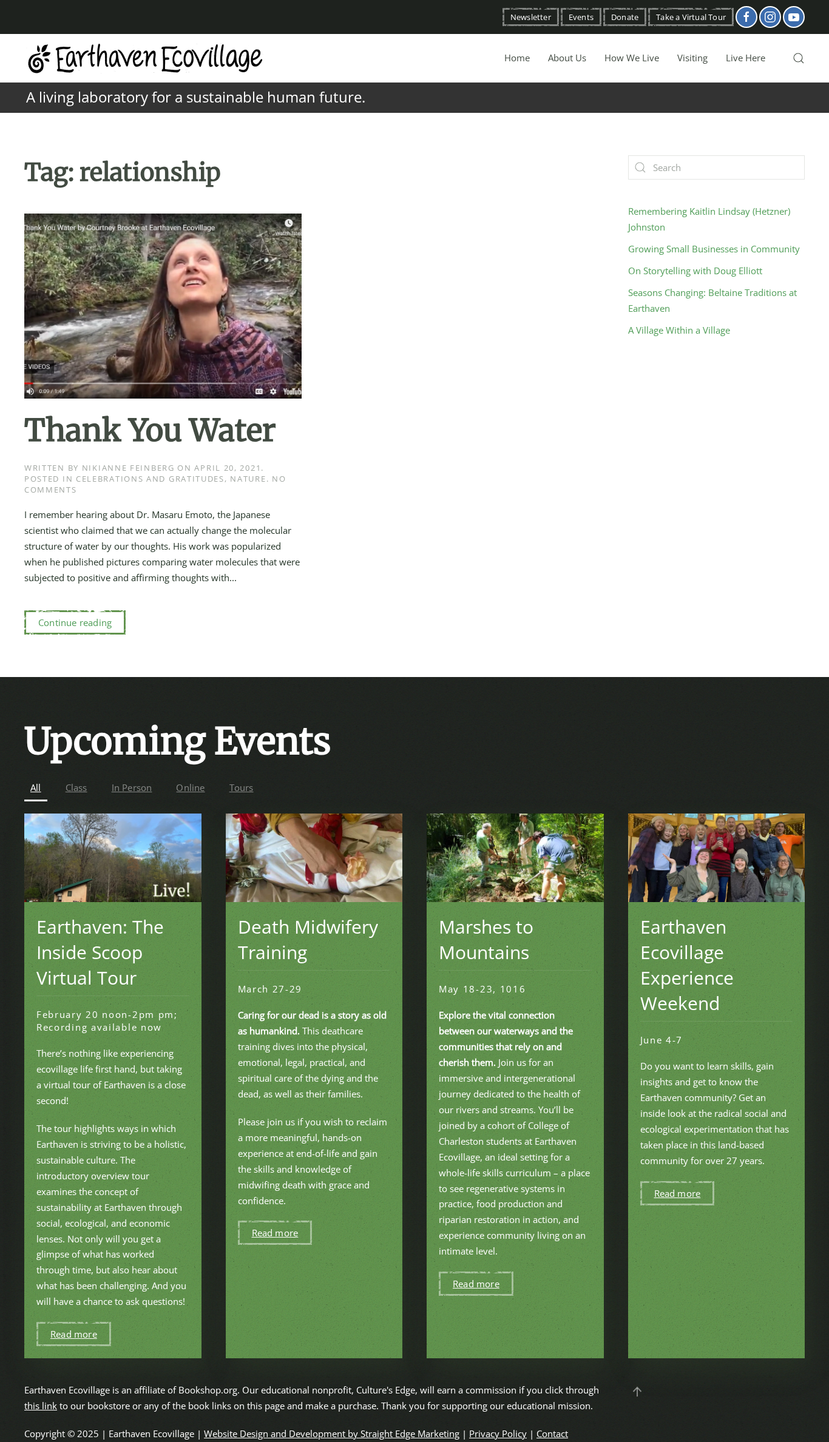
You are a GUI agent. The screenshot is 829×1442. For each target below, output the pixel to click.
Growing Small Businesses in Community (714, 249)
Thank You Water (150, 430)
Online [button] (190, 787)
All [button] (35, 787)
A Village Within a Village (679, 330)
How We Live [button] (631, 58)
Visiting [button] (692, 58)
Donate (624, 17)
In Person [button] (132, 787)
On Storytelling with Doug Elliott (695, 270)
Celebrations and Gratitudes (150, 478)
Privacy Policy (498, 1433)
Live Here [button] (745, 58)
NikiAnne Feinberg (128, 467)
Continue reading (75, 622)
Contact (552, 1433)
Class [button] (76, 787)
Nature (248, 478)
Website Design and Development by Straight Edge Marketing (331, 1433)
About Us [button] (567, 58)
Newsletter (530, 17)
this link (40, 1406)
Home (517, 58)
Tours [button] (241, 787)
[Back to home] (145, 58)
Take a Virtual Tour (691, 17)
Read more (73, 1334)
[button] (799, 58)
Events (581, 17)
